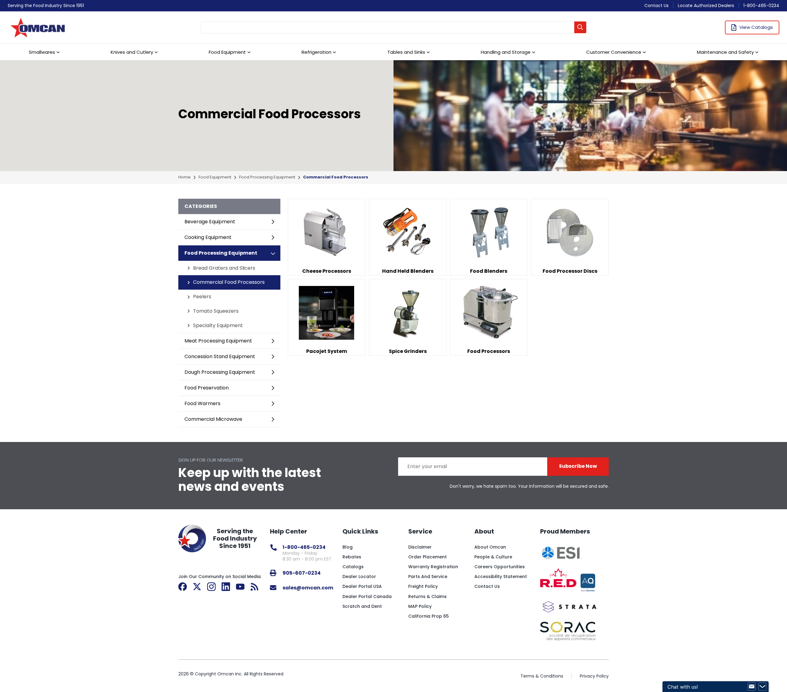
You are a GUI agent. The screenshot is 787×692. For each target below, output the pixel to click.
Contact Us (656, 5)
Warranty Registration (433, 567)
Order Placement (427, 557)
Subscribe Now (578, 466)
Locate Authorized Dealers (706, 5)
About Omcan (490, 547)
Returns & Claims (427, 596)
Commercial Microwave (213, 419)
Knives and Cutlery (132, 52)
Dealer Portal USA (362, 586)
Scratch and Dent (362, 606)
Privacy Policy (594, 676)
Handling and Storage (506, 52)
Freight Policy (423, 586)
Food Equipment (227, 52)
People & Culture (493, 557)
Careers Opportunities (499, 567)
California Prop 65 (428, 616)
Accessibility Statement (500, 576)
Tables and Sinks (406, 52)
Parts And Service (427, 576)
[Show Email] (752, 686)
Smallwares (42, 52)
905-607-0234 (302, 573)
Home (184, 177)
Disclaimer (420, 547)
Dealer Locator (359, 576)
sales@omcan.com (308, 587)
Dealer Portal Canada (367, 596)
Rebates (351, 557)
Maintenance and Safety (725, 52)
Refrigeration (316, 52)
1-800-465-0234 (761, 5)
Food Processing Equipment (267, 177)
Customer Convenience (613, 52)
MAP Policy (420, 606)
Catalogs (353, 567)
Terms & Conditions (541, 676)
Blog (347, 547)
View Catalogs (756, 27)
